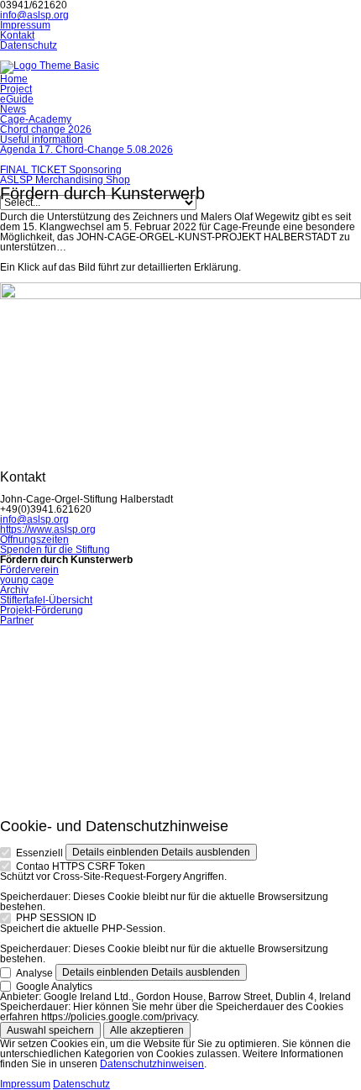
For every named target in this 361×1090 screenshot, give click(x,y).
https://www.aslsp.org (48, 529)
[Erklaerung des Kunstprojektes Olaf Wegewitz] (180, 296)
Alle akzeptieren (147, 1030)
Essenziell (39, 853)
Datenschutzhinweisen (152, 1064)
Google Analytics (54, 987)
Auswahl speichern (50, 1030)
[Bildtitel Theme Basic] (49, 65)
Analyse (34, 973)
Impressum (25, 1084)
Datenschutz (81, 1084)
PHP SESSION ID (56, 918)
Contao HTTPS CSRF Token (80, 866)
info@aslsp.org (34, 15)
